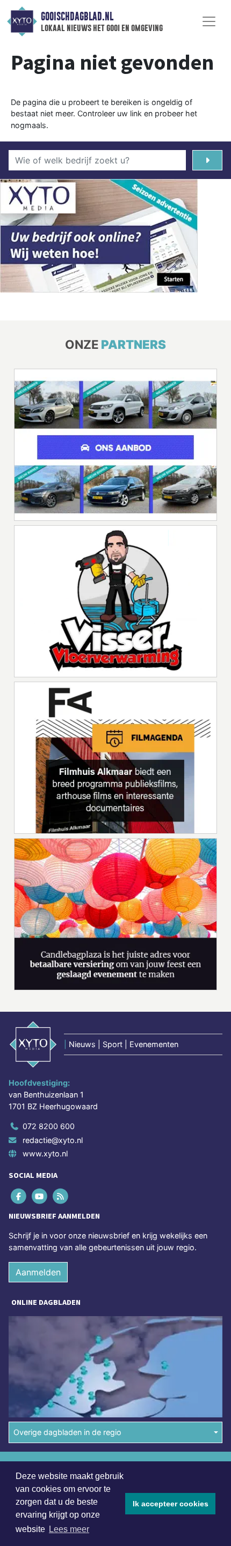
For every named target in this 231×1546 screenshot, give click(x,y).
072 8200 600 (49, 1126)
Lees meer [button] (69, 1529)
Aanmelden (38, 1272)
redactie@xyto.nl (53, 1140)
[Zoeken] (207, 160)
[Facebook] (19, 1196)
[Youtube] (40, 1196)
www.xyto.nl (45, 1153)
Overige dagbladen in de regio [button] (67, 1432)
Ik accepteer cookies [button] (170, 1503)
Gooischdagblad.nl (77, 16)
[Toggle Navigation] (209, 21)
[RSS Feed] (60, 1196)
